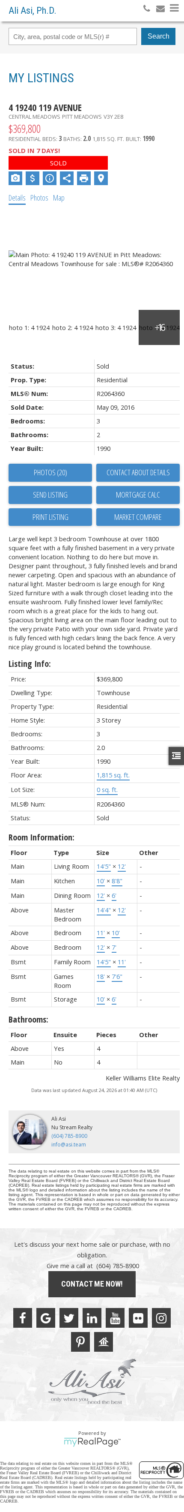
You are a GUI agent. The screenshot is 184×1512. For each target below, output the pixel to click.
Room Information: (41, 837)
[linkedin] (92, 1318)
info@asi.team (68, 1144)
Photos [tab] (39, 197)
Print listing (50, 517)
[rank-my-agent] (103, 1342)
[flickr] (138, 1318)
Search (158, 36)
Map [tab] (59, 197)
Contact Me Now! (92, 1283)
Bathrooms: (28, 1019)
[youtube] (115, 1318)
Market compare (138, 517)
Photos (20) (50, 472)
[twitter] (68, 1318)
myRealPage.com (92, 1442)
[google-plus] (45, 1318)
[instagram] (161, 1318)
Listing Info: (30, 663)
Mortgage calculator (138, 495)
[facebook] (22, 1318)
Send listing (50, 494)
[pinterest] (80, 1342)
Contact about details (138, 472)
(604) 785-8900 (69, 1136)
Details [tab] (17, 197)
